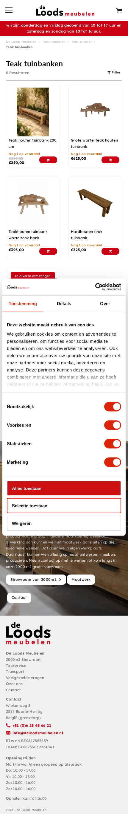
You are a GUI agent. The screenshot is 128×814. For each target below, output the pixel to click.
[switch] (112, 425)
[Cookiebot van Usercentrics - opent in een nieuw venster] (95, 287)
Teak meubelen (53, 42)
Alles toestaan (26, 488)
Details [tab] (64, 303)
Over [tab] (105, 303)
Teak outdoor (82, 42)
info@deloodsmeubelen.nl (38, 733)
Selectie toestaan (29, 505)
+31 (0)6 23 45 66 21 (32, 725)
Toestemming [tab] (23, 303)
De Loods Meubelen (21, 42)
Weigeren (22, 523)
